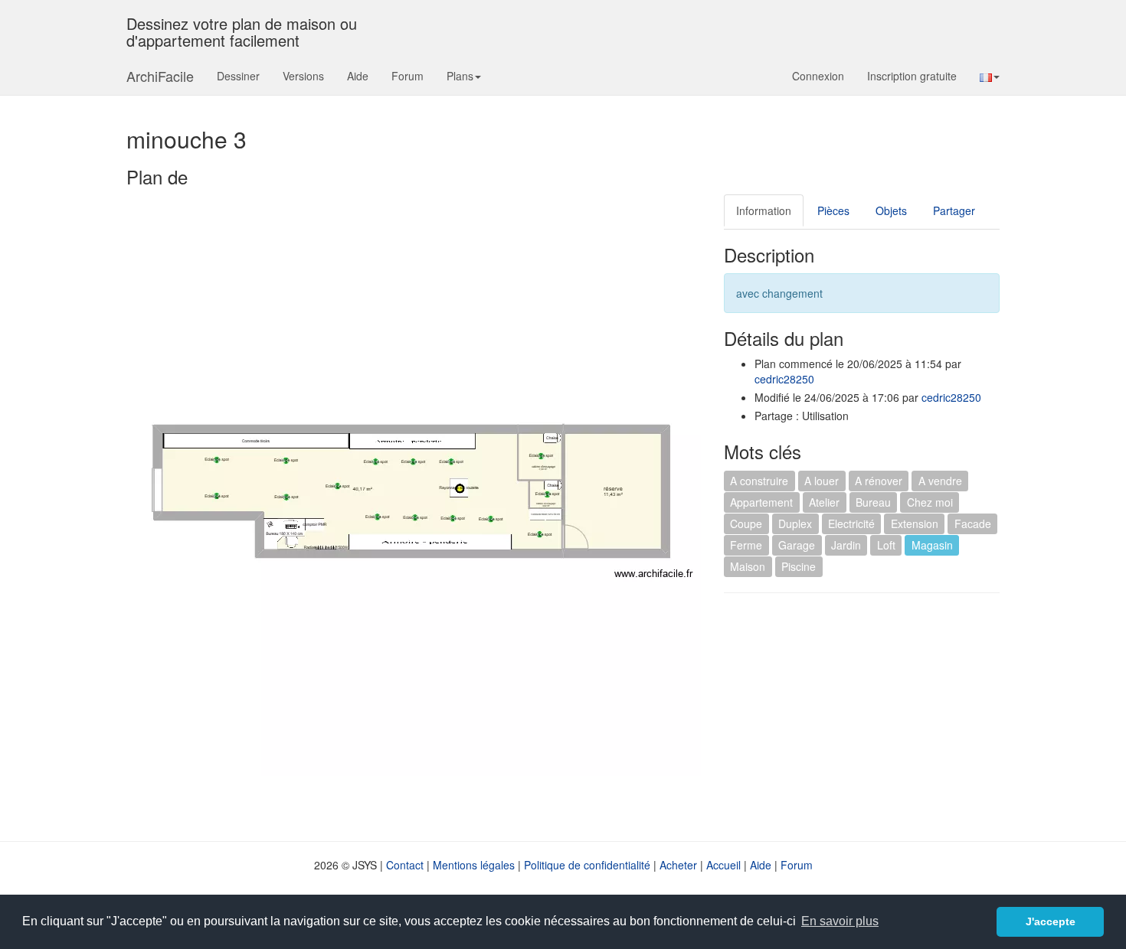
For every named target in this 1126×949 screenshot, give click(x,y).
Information (763, 210)
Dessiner (238, 75)
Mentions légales (474, 864)
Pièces (833, 210)
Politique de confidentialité (587, 864)
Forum (407, 75)
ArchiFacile (160, 76)
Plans (460, 75)
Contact (405, 864)
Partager (954, 210)
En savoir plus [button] (840, 921)
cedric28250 (784, 378)
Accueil (723, 864)
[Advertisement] (852, 715)
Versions (303, 75)
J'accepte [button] (1050, 921)
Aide (357, 75)
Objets (891, 210)
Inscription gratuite (912, 75)
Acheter (678, 864)
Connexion (818, 75)
